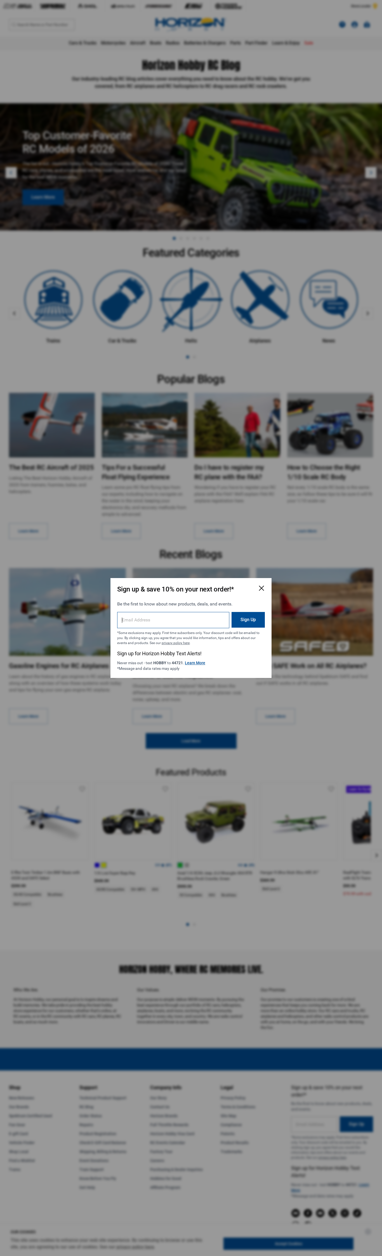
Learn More (195, 663)
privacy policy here (176, 643)
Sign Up (248, 619)
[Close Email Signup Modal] (261, 588)
